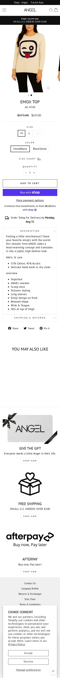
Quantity (30, 166)
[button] (30, 158)
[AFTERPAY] (30, 539)
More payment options (30, 200)
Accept (28, 653)
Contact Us (30, 583)
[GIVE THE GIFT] (30, 428)
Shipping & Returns (30, 317)
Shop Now (30, 460)
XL (38, 133)
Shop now (30, 516)
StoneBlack (20, 149)
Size (30, 127)
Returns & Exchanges (30, 593)
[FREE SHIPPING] (30, 484)
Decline (28, 661)
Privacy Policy (16, 644)
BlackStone (40, 149)
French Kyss (37, 2)
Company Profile (30, 588)
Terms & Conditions (30, 604)
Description (30, 231)
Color (30, 142)
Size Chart (30, 599)
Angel (24, 2)
